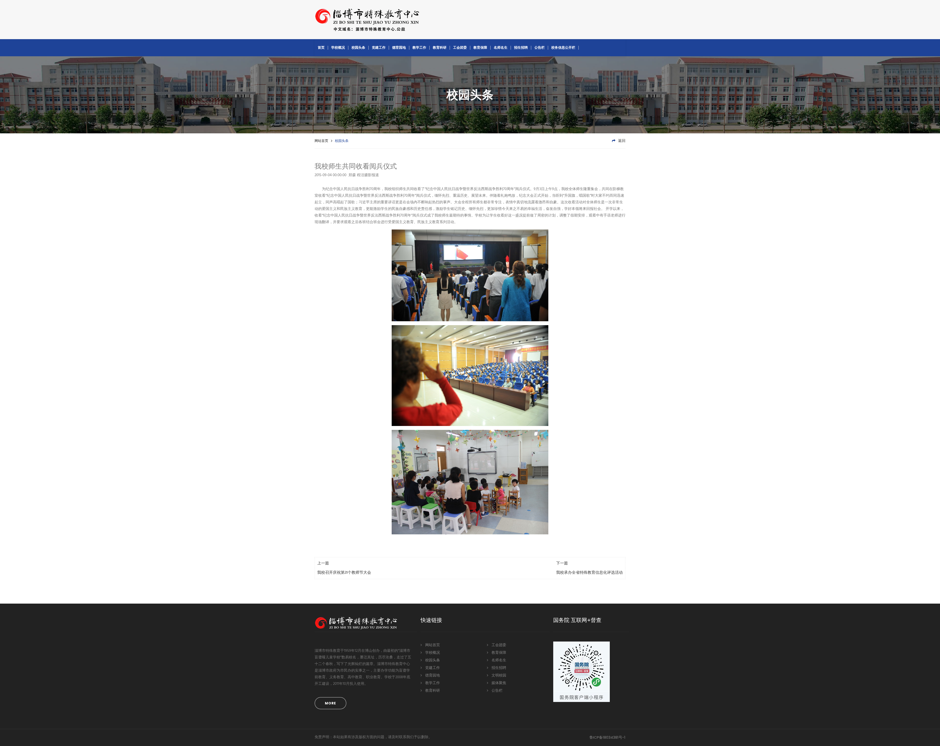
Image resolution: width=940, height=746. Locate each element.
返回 (621, 141)
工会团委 (460, 47)
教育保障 (480, 47)
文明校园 (498, 675)
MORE (330, 703)
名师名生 (500, 47)
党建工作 (379, 47)
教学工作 (419, 47)
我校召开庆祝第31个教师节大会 (344, 573)
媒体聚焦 (498, 683)
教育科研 (439, 47)
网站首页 (321, 140)
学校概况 (338, 47)
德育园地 (399, 47)
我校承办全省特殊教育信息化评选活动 (589, 573)
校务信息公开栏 (563, 47)
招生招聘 (521, 47)
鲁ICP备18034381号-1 (607, 737)
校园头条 (358, 47)
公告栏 (539, 47)
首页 (321, 47)
